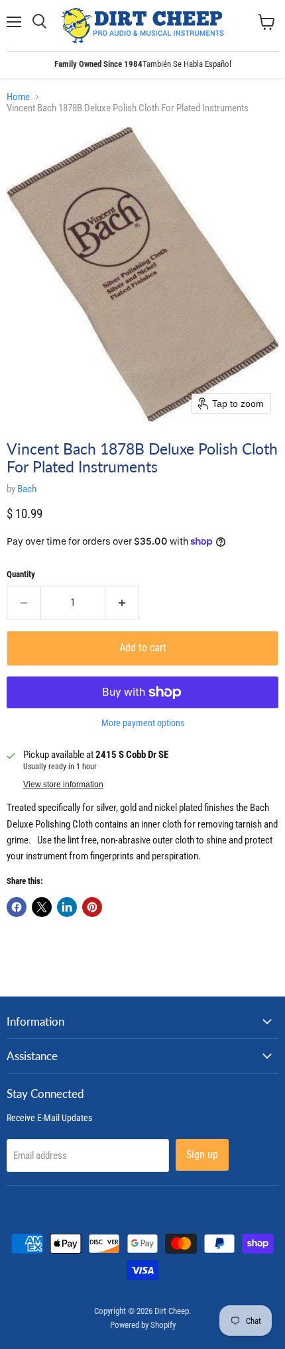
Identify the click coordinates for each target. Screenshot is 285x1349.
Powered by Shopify (143, 1325)
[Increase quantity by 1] (122, 603)
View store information (63, 784)
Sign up (202, 1154)
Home (18, 97)
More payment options (142, 723)
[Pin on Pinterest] (92, 907)
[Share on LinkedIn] (67, 907)
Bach (26, 489)
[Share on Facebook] (17, 907)
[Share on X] (42, 907)
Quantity (21, 574)
